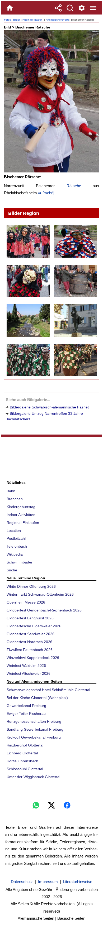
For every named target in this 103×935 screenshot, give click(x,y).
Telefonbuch (17, 546)
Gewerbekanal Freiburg (26, 705)
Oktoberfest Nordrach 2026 (29, 642)
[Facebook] (67, 805)
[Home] (10, 8)
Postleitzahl (16, 538)
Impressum (48, 881)
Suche (12, 570)
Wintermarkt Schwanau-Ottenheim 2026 (40, 594)
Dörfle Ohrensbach (22, 761)
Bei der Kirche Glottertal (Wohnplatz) (37, 698)
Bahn (11, 491)
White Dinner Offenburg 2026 (31, 586)
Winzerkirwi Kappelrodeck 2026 (33, 658)
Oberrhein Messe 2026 (26, 602)
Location (14, 530)
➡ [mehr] (45, 193)
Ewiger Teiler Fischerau (26, 713)
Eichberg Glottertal (22, 753)
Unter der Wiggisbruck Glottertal (33, 777)
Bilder (16, 19)
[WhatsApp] (36, 805)
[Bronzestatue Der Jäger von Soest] (75, 320)
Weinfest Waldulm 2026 (26, 665)
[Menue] (93, 8)
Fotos (7, 19)
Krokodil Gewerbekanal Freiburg (34, 737)
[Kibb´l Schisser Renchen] (75, 280)
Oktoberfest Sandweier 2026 (30, 634)
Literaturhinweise (77, 881)
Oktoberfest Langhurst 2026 (30, 618)
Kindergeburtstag (21, 507)
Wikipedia (15, 554)
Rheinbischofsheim (57, 19)
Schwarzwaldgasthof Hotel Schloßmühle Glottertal (48, 690)
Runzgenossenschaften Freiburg (34, 721)
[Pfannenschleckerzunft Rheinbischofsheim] (28, 241)
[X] (51, 805)
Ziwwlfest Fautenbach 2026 (30, 650)
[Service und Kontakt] (81, 8)
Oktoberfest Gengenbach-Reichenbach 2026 (44, 610)
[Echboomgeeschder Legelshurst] (28, 360)
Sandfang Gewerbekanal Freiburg (35, 729)
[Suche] (70, 8)
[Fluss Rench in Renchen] (28, 320)
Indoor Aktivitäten (21, 515)
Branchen (15, 499)
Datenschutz (22, 881)
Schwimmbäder (19, 562)
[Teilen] (58, 8)
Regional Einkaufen (23, 522)
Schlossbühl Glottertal (25, 769)
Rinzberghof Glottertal (25, 745)
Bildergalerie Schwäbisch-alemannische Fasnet (49, 407)
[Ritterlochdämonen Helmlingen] (28, 280)
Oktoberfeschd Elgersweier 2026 (34, 626)
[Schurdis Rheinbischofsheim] (75, 241)
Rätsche (74, 186)
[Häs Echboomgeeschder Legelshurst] (75, 360)
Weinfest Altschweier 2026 (28, 673)
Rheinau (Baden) (32, 19)
